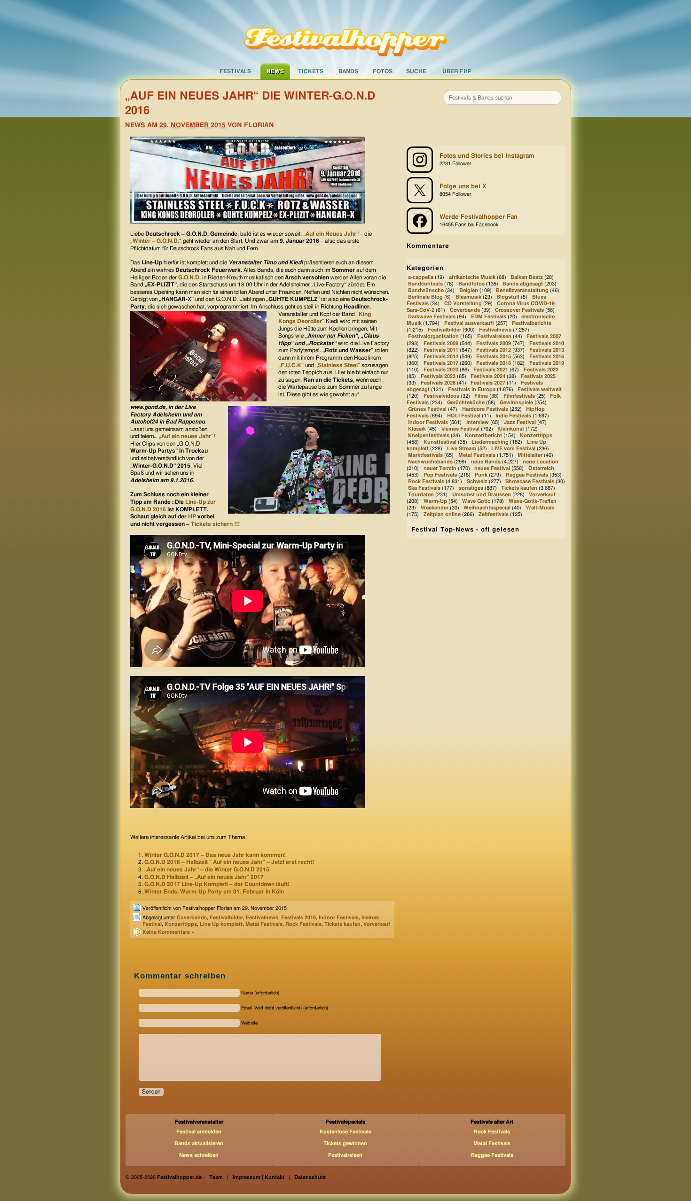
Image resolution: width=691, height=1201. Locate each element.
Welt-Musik (540, 508)
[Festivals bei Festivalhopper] (345, 31)
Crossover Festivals (519, 310)
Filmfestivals (519, 396)
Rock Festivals (303, 924)
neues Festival (492, 468)
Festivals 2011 (441, 350)
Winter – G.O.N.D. (156, 241)
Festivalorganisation (433, 336)
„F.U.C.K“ (291, 365)
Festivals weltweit (540, 389)
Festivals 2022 (541, 369)
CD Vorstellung (463, 304)
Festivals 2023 (438, 376)
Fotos (383, 71)
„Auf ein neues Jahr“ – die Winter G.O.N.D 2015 (206, 869)
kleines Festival (460, 428)
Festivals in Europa (471, 389)
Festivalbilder (226, 917)
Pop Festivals (440, 474)
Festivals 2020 (441, 369)
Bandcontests (425, 283)
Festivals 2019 (546, 363)
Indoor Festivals (339, 917)
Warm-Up (435, 501)
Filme (481, 396)
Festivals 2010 (546, 343)
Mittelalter (530, 455)
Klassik (417, 428)
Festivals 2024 (488, 376)
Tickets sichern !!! (215, 524)
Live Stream (461, 448)
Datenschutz (310, 1177)
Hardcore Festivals (485, 409)
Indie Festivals (513, 415)
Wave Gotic (476, 501)
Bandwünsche (426, 290)
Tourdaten (421, 494)
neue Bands (486, 461)
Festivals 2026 (438, 382)
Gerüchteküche (466, 402)
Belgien (468, 290)
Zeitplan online (442, 514)
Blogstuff (507, 297)
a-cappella (420, 277)
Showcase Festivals (529, 481)
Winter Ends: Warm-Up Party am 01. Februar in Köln (214, 891)
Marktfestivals (425, 455)
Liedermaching (490, 442)
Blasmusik (468, 297)
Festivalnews (262, 917)
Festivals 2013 (546, 350)
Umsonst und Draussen (481, 494)
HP (192, 516)
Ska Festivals (424, 488)
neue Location (540, 461)
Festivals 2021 (490, 369)
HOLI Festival (463, 415)
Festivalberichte (531, 323)
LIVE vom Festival (513, 448)
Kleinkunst (510, 428)
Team (216, 1177)
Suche (416, 71)
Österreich (541, 468)
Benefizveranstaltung (522, 290)
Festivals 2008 (441, 343)
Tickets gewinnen (345, 1143)
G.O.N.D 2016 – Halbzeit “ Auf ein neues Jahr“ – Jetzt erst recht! (229, 862)
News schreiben (199, 1155)
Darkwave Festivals (431, 317)
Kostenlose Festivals (345, 1131)
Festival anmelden (198, 1131)
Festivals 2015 (493, 356)
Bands (348, 71)
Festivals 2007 (543, 336)
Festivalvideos (441, 396)
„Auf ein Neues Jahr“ (331, 234)
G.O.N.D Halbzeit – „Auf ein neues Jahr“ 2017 (204, 877)
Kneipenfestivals (428, 435)
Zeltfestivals (494, 514)
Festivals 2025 (538, 376)
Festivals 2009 (493, 343)
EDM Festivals (488, 317)
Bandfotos (471, 283)
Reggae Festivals (527, 474)
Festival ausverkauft (469, 323)
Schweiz (477, 481)
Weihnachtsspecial (486, 508)
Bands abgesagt (523, 283)
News (275, 71)
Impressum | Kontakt (258, 1177)
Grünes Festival (427, 409)
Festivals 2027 (488, 382)
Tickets (310, 71)
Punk (481, 474)
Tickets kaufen (342, 924)
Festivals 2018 (493, 363)
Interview (477, 422)
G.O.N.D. (189, 277)
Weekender (434, 508)
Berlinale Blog (425, 297)
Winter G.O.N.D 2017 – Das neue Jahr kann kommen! (215, 855)
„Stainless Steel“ (337, 365)
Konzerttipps (181, 924)
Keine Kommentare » (168, 932)
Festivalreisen (494, 336)
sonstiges (471, 488)
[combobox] (502, 98)
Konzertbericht (483, 435)
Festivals (235, 71)
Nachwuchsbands (430, 461)
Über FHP (456, 71)
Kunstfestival (440, 442)
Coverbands (192, 917)
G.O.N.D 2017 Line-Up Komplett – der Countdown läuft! (217, 884)
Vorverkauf (376, 924)
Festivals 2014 (441, 356)
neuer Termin (440, 468)
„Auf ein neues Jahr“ (185, 436)
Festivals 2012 (493, 350)
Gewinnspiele (516, 402)
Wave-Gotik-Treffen (533, 501)
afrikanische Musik (472, 277)
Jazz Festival (520, 422)
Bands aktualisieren (198, 1143)
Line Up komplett (221, 924)
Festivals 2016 (298, 917)
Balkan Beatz (526, 277)
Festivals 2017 (441, 363)
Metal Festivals (264, 924)
